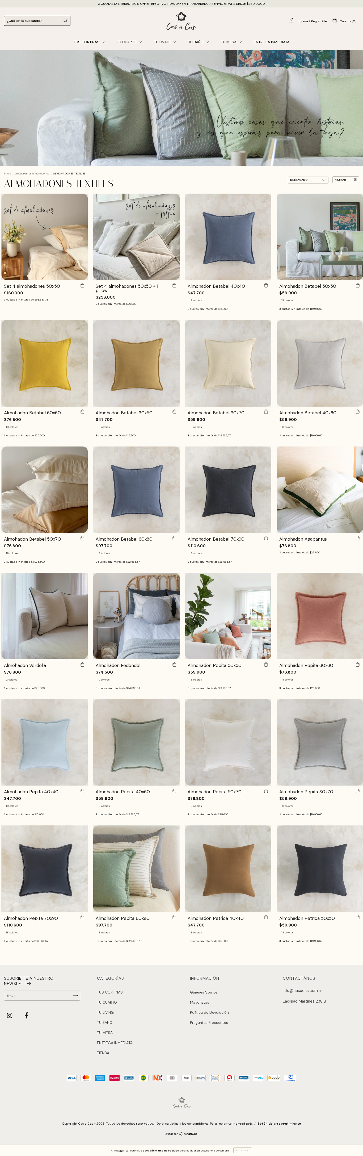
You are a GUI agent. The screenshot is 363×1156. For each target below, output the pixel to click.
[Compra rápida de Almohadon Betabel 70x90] (266, 538)
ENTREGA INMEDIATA (271, 42)
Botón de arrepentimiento (279, 1123)
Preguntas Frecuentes (209, 1022)
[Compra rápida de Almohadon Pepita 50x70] (266, 791)
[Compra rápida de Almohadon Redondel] (174, 664)
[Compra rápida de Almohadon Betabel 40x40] (266, 285)
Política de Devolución (209, 1012)
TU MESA (229, 42)
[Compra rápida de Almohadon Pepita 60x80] (174, 917)
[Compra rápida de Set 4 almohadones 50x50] (82, 285)
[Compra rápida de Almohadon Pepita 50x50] (266, 664)
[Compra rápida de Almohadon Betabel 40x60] (357, 412)
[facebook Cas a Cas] (26, 1015)
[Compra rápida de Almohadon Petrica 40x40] (266, 917)
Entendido (242, 1150)
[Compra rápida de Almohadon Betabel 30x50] (174, 412)
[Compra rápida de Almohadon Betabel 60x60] (82, 412)
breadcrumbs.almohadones (32, 173)
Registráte (319, 21)
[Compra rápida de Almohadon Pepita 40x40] (82, 791)
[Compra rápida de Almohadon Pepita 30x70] (357, 791)
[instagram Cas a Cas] (10, 1015)
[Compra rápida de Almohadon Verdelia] (82, 664)
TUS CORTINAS (87, 42)
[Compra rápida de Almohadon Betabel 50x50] (357, 285)
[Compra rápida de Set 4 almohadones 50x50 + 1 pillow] (174, 285)
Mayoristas (199, 1002)
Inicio (7, 173)
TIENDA (103, 1052)
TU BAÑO (196, 42)
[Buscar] (65, 20)
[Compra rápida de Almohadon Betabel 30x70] (266, 412)
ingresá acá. (242, 1123)
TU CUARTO (127, 42)
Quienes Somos (204, 992)
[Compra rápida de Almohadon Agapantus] (357, 538)
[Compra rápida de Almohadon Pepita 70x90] (82, 917)
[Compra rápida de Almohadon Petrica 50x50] (357, 917)
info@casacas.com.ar (302, 990)
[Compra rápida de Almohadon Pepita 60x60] (357, 664)
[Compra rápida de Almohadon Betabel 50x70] (82, 538)
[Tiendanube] (181, 1134)
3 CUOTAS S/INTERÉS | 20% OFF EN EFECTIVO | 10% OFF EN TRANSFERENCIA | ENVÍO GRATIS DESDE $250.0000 (181, 4)
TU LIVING (163, 42)
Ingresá (302, 21)
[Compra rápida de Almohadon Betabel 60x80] (174, 538)
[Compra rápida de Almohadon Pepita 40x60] (174, 791)
